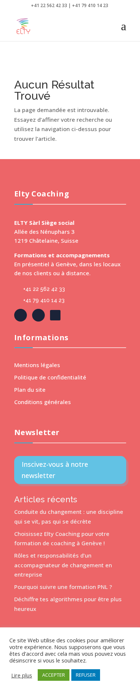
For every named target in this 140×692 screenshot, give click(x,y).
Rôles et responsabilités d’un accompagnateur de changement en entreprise (63, 565)
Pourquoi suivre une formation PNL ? (63, 586)
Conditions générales (42, 402)
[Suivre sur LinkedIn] (38, 315)
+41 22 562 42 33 (44, 289)
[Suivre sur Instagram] (55, 315)
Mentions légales (37, 365)
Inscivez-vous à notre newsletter (55, 470)
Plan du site (30, 389)
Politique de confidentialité (50, 377)
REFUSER (86, 674)
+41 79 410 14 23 (44, 300)
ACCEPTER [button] (53, 674)
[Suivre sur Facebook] (20, 315)
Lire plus (21, 675)
